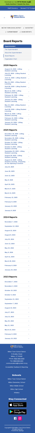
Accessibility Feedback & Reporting (16, 367)
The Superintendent (11, 49)
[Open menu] (4, 18)
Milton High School (16, 389)
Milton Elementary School (16, 382)
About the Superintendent (13, 52)
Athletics (16, 392)
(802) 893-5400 (19, 358)
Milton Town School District (11, 28)
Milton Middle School (16, 386)
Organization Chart (11, 59)
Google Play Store (23, 4)
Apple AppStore (11, 4)
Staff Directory (13, 8)
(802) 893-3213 (18, 361)
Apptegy (21, 430)
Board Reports (27, 32)
